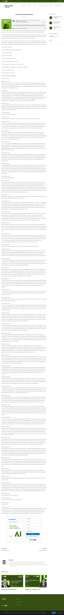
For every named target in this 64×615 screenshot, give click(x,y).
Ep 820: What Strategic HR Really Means (9, 589)
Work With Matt (57, 5)
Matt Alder (11, 560)
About (35, 5)
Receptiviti (31, 36)
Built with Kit (33, 540)
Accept (54, 612)
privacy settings (43, 612)
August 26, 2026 (59, 19)
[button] (15, 531)
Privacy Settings (59, 612)
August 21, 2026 (59, 24)
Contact (50, 5)
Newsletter (24, 5)
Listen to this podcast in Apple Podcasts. (9, 75)
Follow (46, 5)
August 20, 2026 (59, 29)
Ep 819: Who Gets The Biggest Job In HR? (33, 589)
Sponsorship (40, 5)
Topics (29, 5)
